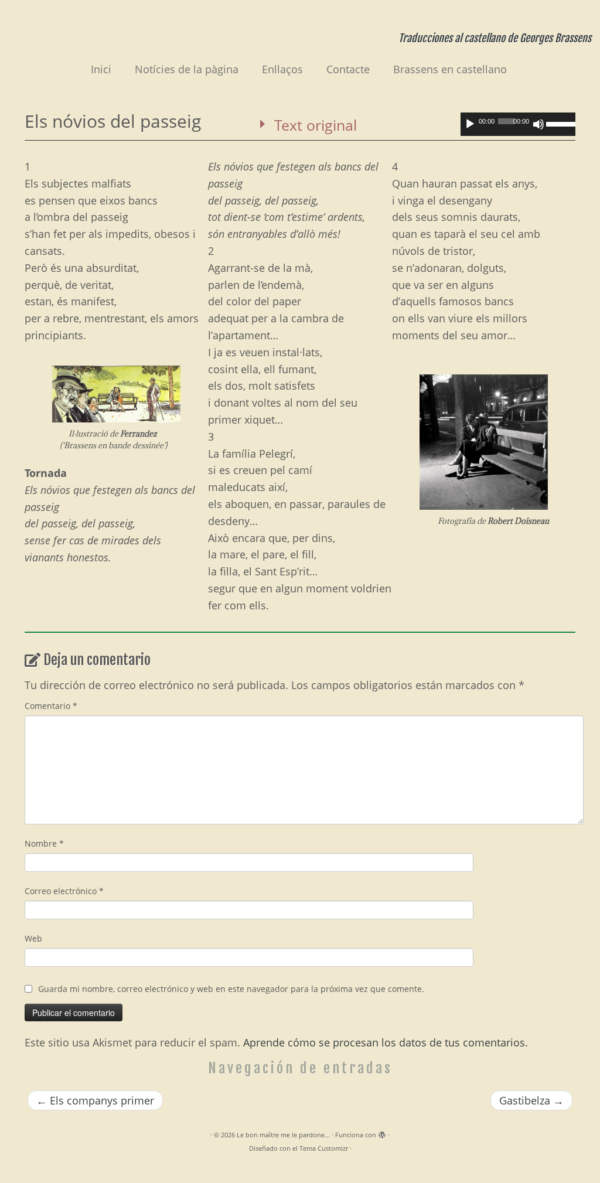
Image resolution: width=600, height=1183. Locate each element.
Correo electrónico (64, 890)
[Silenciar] (538, 124)
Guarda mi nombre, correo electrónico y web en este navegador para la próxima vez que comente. (231, 988)
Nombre (44, 843)
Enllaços (282, 69)
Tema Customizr (323, 1148)
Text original (315, 125)
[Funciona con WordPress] (382, 1133)
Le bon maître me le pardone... (283, 1134)
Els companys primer (95, 1100)
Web (33, 938)
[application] (518, 124)
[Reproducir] (470, 124)
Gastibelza (531, 1100)
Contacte (348, 69)
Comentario (51, 705)
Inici (101, 69)
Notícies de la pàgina (186, 69)
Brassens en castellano (450, 69)
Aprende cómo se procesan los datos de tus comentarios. (385, 1042)
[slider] (560, 123)
